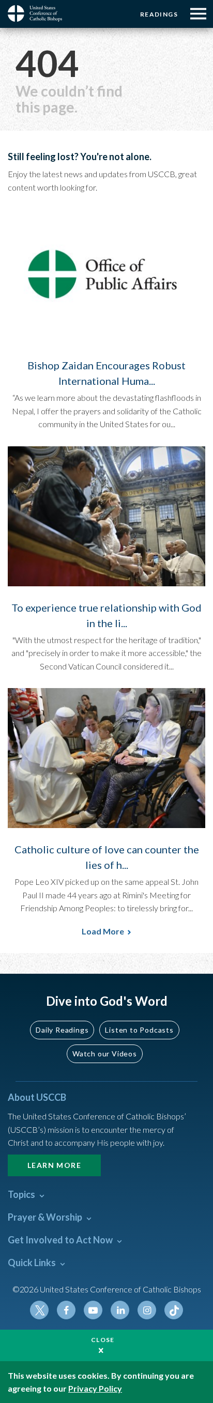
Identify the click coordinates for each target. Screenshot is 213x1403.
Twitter (39, 1310)
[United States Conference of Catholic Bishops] (39, 13)
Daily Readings (62, 1029)
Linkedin (120, 1310)
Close (103, 1340)
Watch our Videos (104, 1053)
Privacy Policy (95, 1388)
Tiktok (173, 1310)
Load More (103, 931)
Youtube (93, 1310)
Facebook (66, 1310)
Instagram (147, 1310)
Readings (159, 14)
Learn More (54, 1165)
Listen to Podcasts (139, 1029)
